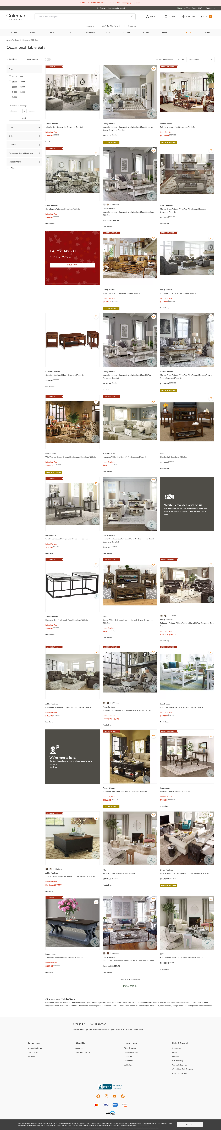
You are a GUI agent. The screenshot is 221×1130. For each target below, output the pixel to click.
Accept (189, 1124)
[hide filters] (13, 59)
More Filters (11, 168)
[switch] (48, 59)
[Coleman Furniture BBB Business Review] (110, 1089)
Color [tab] (11, 127)
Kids (108, 32)
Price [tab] (11, 69)
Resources (132, 26)
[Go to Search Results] (132, 17)
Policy (177, 1061)
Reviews (179, 1073)
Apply (24, 118)
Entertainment (89, 32)
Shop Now (72, 265)
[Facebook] (98, 1097)
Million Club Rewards (111, 26)
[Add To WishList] (96, 71)
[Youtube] (115, 1097)
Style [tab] (11, 136)
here (134, 1125)
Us (79, 1048)
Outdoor (127, 32)
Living (32, 32)
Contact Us (210, 8)
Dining (51, 32)
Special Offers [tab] (15, 161)
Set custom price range (18, 106)
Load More (130, 986)
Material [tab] (12, 144)
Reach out (53, 767)
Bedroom (13, 32)
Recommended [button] (194, 59)
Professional (89, 26)
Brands (207, 32)
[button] (150, 16)
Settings (35, 1048)
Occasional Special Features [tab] (21, 153)
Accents (146, 32)
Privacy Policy (103, 1125)
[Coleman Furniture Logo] (16, 19)
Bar (70, 32)
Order (33, 1052)
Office (164, 32)
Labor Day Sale (51, 132)
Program (130, 1048)
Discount (131, 1052)
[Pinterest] (123, 1097)
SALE (188, 32)
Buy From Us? (83, 1052)
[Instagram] (106, 1097)
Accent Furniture (13, 40)
